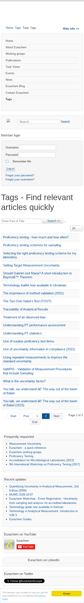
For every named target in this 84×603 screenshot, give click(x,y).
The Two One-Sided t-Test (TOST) (27, 301)
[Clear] (65, 222)
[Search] (52, 221)
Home (9, 27)
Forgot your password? (20, 175)
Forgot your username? (20, 179)
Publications (13, 60)
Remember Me (22, 161)
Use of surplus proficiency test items (28, 341)
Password (12, 154)
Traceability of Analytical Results (25, 309)
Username (12, 147)
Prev (26, 416)
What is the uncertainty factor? (24, 381)
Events (10, 73)
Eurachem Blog (15, 86)
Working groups (15, 53)
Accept (66, 593)
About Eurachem (16, 47)
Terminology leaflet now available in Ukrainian (34, 285)
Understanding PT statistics (22, 333)
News (9, 79)
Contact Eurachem (17, 92)
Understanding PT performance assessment (34, 325)
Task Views (13, 66)
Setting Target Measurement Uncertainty (31, 265)
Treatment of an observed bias (24, 317)
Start (13, 416)
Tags (18, 27)
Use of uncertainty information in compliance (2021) (39, 349)
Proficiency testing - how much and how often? (35, 237)
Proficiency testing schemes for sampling (32, 245)
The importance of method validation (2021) (33, 293)
